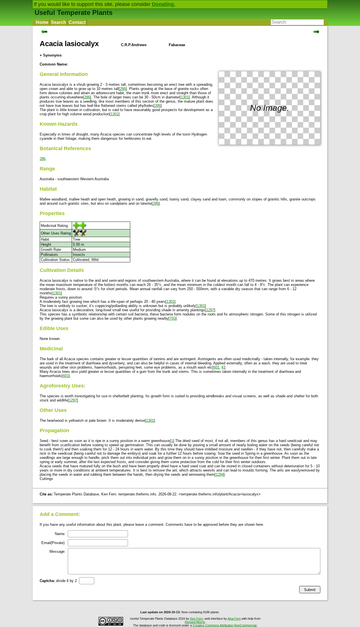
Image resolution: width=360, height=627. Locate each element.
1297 (210, 310)
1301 (185, 97)
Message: (58, 551)
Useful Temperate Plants (73, 12)
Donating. (163, 4)
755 (173, 318)
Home (42, 22)
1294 (220, 474)
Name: (60, 534)
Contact (77, 22)
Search (58, 22)
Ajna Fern (234, 618)
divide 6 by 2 (58, 581)
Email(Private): (53, 543)
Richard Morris (195, 622)
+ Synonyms (51, 55)
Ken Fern (196, 618)
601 (216, 367)
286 (123, 89)
